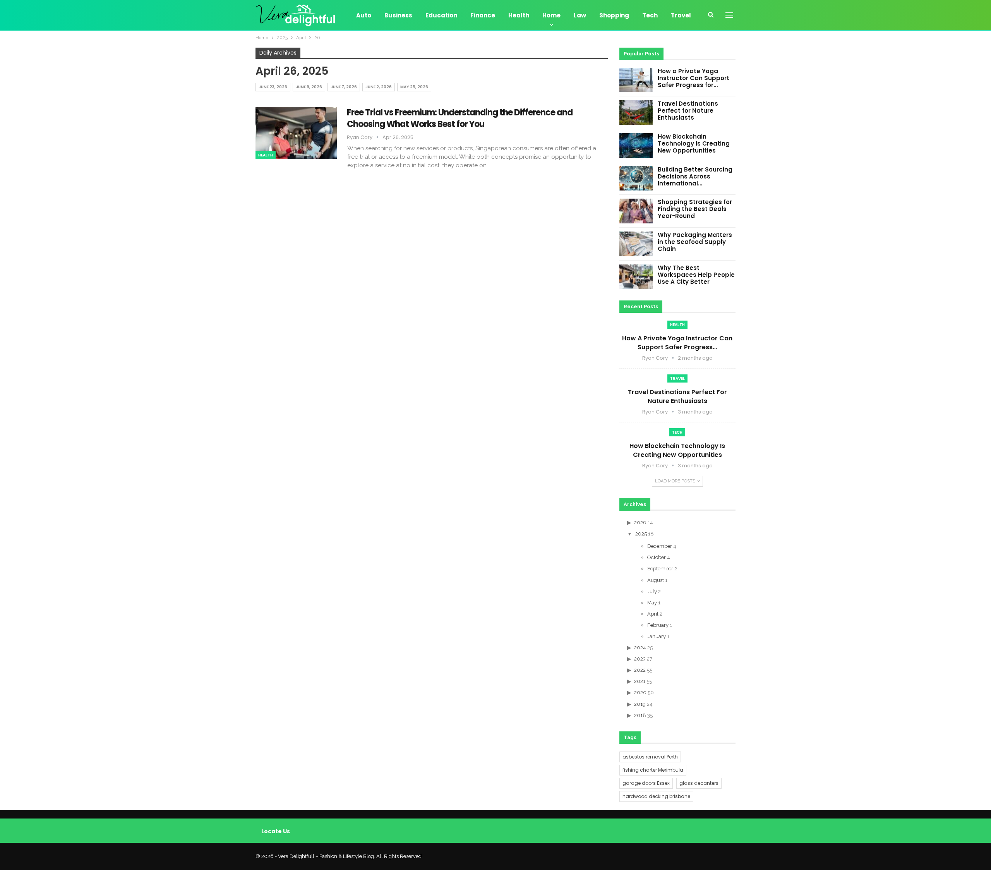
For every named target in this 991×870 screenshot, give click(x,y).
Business (398, 15)
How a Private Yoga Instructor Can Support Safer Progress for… (693, 78)
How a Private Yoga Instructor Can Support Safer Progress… (677, 343)
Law (580, 15)
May (652, 603)
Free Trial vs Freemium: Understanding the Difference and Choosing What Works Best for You (460, 118)
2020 (640, 692)
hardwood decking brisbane (656, 796)
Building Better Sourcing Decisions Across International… (695, 176)
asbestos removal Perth (650, 756)
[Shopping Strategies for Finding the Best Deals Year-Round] (636, 211)
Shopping (614, 15)
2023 (640, 659)
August (655, 580)
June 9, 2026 (309, 87)
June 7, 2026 (344, 87)
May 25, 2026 (414, 87)
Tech (650, 15)
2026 (640, 522)
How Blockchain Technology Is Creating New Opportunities (694, 143)
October (656, 557)
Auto (363, 15)
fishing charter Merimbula (652, 770)
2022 (640, 670)
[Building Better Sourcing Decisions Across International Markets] (636, 178)
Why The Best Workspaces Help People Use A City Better (696, 275)
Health (518, 15)
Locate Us (275, 831)
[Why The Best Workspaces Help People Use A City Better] (636, 276)
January (656, 636)
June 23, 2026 (273, 87)
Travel (681, 15)
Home (551, 15)
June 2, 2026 (378, 87)
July (652, 591)
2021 (639, 681)
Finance (482, 15)
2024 (640, 647)
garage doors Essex (646, 783)
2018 (640, 715)
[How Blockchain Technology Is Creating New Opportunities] (636, 145)
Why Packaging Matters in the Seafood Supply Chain (695, 242)
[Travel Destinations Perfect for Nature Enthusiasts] (636, 112)
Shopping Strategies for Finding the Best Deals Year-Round (695, 209)
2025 (641, 534)
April (652, 614)
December (659, 546)
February (658, 625)
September (660, 568)
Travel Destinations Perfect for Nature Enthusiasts (688, 111)
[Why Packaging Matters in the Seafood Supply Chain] (636, 244)
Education (441, 15)
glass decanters (698, 783)
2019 (640, 704)
